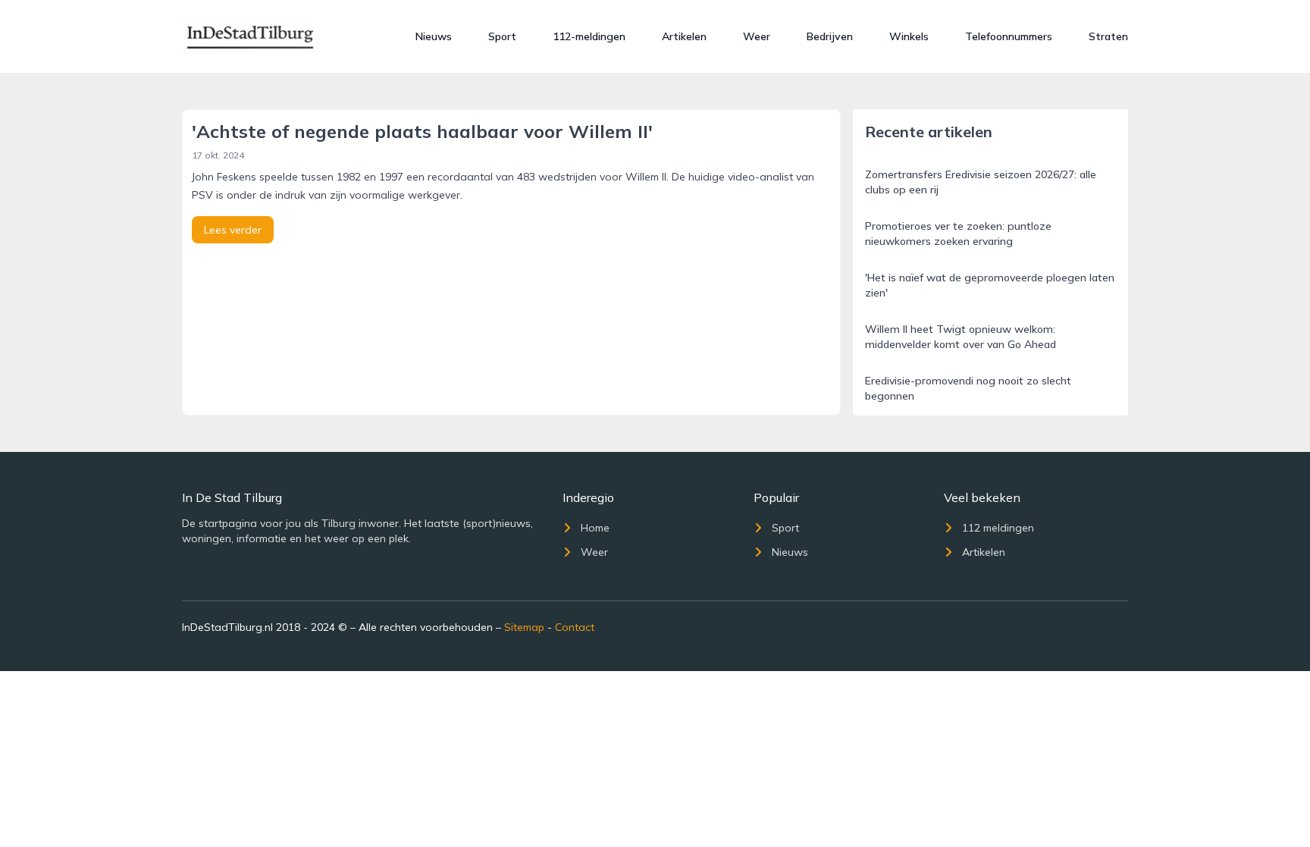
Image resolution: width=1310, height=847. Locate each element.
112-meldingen (589, 36)
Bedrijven (830, 36)
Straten (1108, 36)
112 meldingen (998, 528)
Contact (574, 627)
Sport (502, 36)
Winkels (909, 36)
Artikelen (684, 36)
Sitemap (524, 627)
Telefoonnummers (1008, 36)
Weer (756, 36)
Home (595, 528)
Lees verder (233, 230)
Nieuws (433, 36)
